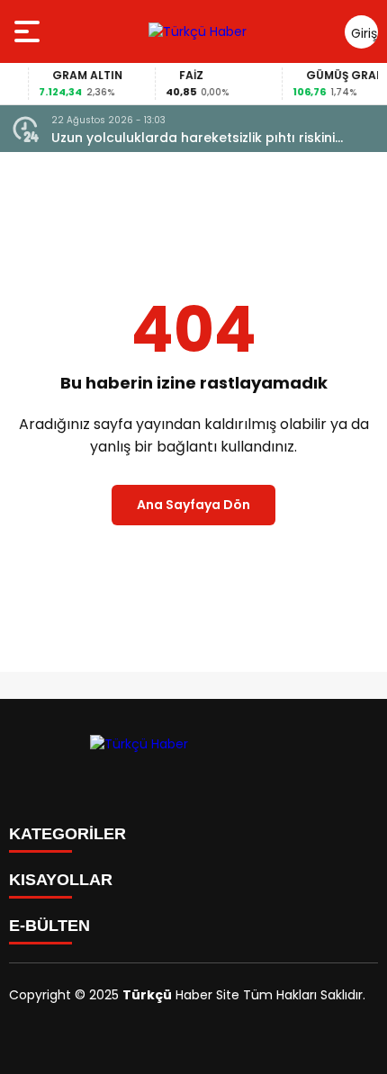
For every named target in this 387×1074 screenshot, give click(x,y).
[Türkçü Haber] (197, 31)
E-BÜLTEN (49, 926)
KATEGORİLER (67, 834)
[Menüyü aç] (29, 31)
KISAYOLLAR (60, 880)
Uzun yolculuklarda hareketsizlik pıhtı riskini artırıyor (193, 138)
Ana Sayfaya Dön (193, 505)
